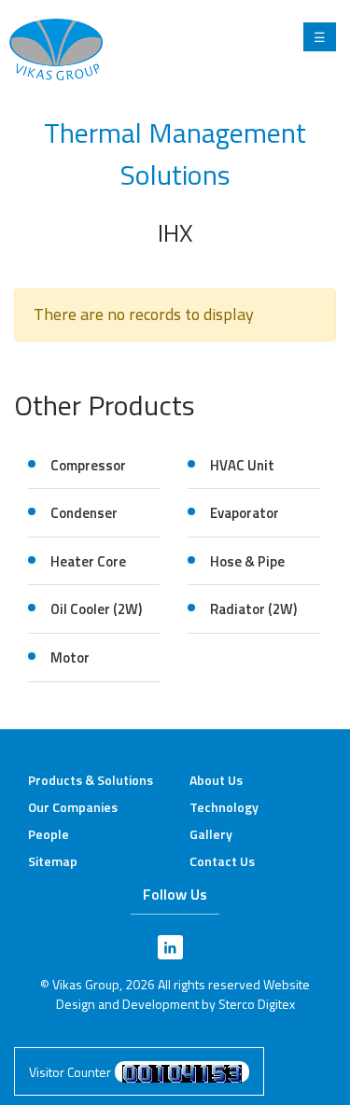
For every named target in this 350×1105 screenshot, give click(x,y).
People (48, 834)
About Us (216, 780)
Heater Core (88, 561)
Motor (70, 657)
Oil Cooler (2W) (96, 609)
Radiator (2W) (253, 609)
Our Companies (73, 807)
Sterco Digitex (256, 1004)
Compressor (88, 465)
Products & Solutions (90, 780)
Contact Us (222, 861)
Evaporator (244, 513)
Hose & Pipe (247, 561)
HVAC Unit (242, 465)
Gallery (210, 834)
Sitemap (52, 861)
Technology (224, 807)
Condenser (84, 513)
